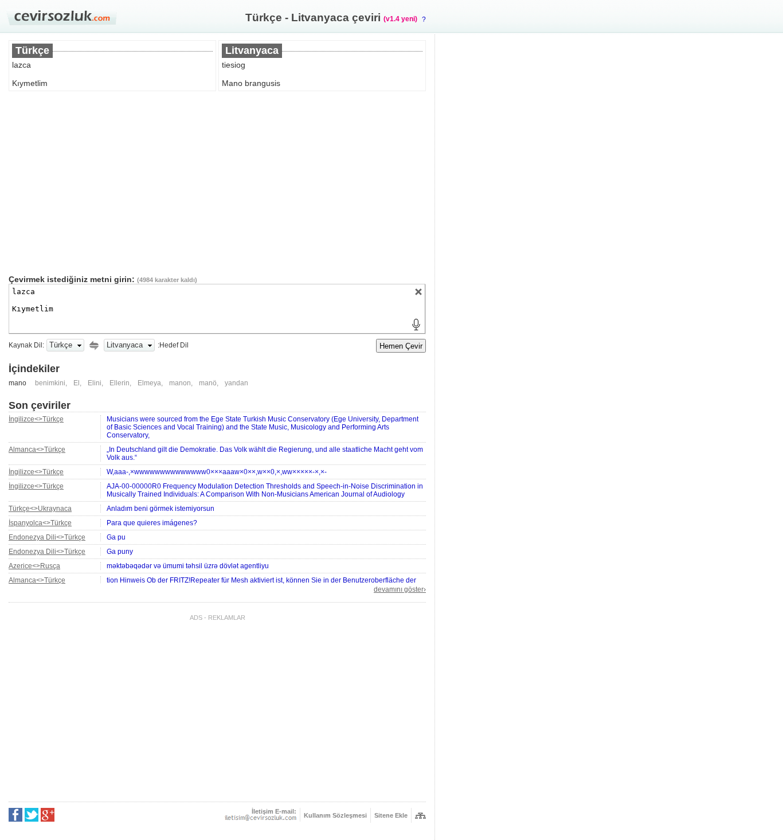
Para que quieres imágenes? (152, 523)
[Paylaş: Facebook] (15, 815)
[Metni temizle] (418, 292)
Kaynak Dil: (26, 345)
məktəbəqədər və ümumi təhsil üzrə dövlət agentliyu (188, 566)
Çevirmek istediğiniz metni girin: (72, 279)
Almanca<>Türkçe (37, 450)
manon (180, 383)
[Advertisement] (217, 183)
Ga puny (120, 552)
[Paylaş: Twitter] (31, 815)
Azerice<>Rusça (34, 566)
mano (17, 383)
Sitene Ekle (391, 815)
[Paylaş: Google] (47, 815)
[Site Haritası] (420, 815)
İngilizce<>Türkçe (36, 419)
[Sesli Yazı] (416, 324)
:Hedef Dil (173, 345)
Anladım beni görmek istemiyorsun (160, 509)
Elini (94, 383)
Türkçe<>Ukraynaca (40, 509)
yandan (236, 383)
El (76, 383)
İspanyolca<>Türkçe (40, 523)
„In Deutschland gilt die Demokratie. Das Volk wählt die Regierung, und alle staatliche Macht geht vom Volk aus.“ (265, 454)
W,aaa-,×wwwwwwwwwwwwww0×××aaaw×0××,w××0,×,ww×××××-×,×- (217, 472)
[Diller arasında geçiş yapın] (94, 345)
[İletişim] (260, 818)
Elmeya (149, 383)
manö (208, 383)
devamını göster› (400, 589)
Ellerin (119, 383)
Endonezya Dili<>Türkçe (47, 537)
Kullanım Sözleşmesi (335, 815)
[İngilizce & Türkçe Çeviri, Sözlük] (61, 18)
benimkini (50, 383)
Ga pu (116, 537)
